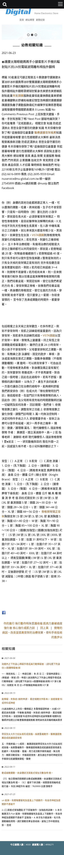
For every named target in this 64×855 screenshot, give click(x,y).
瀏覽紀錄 (40, 19)
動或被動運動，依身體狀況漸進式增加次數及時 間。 (27, 772)
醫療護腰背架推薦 (45, 132)
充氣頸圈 (18, 96)
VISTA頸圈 (38, 235)
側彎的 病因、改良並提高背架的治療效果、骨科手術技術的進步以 (32, 632)
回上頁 (44, 628)
